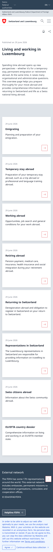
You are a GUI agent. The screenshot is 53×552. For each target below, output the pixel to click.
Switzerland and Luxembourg (23, 21)
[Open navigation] (49, 21)
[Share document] (49, 31)
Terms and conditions (35, 541)
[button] (48, 479)
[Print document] (43, 31)
